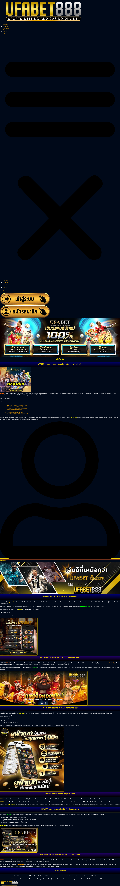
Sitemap (4, 34)
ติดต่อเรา (4, 33)
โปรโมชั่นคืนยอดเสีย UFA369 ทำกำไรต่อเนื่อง (14, 409)
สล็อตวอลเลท (5, 29)
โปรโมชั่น (4, 31)
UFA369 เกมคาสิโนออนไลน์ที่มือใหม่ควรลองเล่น (15, 412)
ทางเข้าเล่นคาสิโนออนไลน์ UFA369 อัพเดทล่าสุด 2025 (18, 408)
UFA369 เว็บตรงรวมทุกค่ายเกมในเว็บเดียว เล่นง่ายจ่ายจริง (16, 405)
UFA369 (5, 403)
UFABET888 (5, 24)
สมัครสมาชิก (5, 26)
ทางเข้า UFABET (6, 28)
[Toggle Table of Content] (1, 401)
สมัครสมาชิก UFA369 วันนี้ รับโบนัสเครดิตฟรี (14, 406)
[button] (60, 158)
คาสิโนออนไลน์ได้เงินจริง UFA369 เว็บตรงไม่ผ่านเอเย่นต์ (18, 413)
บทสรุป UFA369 (9, 415)
